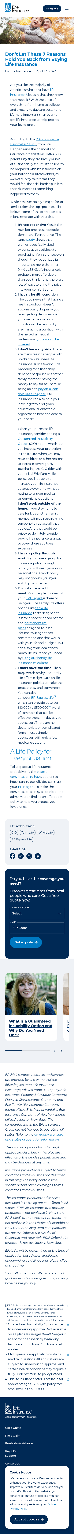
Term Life (27, 832)
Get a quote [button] (24, 942)
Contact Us (12, 1463)
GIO (14, 832)
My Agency (52, 8)
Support (10, 1455)
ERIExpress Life (43, 698)
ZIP (14, 922)
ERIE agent (34, 598)
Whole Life (46, 832)
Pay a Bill (11, 1451)
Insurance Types (21, 907)
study (30, 240)
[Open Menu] (66, 8)
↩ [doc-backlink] (68, 1306)
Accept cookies (26, 1519)
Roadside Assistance (19, 1443)
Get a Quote (13, 1428)
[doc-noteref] (46, 444)
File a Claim (12, 1435)
